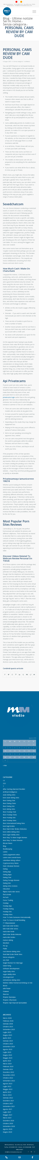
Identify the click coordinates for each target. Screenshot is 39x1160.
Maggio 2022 (7, 1089)
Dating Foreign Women (11, 880)
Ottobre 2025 (8, 1026)
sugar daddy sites (9, 974)
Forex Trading (8, 900)
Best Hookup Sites (9, 820)
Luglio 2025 (7, 1032)
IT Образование (9, 923)
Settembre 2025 (9, 1029)
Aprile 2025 (7, 1038)
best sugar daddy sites (11, 835)
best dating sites (9, 809)
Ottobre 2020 (8, 1123)
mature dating (8, 940)
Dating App (7, 872)
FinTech (5, 897)
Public (5, 948)
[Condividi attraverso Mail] (34, 674)
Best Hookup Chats (10, 815)
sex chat (6, 960)
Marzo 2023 (7, 1064)
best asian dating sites (11, 798)
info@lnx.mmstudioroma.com (23, 5)
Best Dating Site (9, 806)
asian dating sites (9, 795)
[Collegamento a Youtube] (31, 1151)
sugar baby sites (9, 971)
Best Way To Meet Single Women (15, 837)
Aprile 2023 (7, 1061)
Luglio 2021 (7, 1112)
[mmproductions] (16, 1)
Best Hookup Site (9, 817)
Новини (6, 991)
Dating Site (7, 883)
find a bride (7, 894)
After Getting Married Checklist (14, 789)
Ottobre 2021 (8, 1103)
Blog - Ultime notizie (18, 18)
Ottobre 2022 (8, 1078)
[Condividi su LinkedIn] (19, 674)
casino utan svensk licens (12, 857)
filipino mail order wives (11, 892)
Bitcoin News (7, 843)
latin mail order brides (11, 926)
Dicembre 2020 (8, 1120)
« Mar (5, 765)
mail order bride (8, 931)
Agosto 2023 (7, 1049)
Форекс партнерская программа (15, 1003)
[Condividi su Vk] (27, 674)
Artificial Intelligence (10, 792)
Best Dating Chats (9, 803)
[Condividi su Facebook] (5, 674)
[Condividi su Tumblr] (23, 674)
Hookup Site (7, 911)
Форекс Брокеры (9, 997)
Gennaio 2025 (8, 1041)
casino (5, 852)
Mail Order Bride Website (12, 934)
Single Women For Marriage (13, 963)
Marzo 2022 (7, 1095)
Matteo (28, 61)
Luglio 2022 (7, 1086)
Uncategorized (8, 977)
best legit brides (9, 826)
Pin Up (5, 946)
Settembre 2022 (9, 1081)
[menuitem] (16, 2)
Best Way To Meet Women (12, 840)
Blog (4, 846)
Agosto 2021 (7, 1109)
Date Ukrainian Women (11, 866)
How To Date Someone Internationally (16, 917)
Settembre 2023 (9, 1046)
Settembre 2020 (9, 1126)
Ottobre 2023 (8, 1044)
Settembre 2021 (9, 1106)
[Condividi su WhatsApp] (12, 674)
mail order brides (9, 937)
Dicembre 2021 (8, 1101)
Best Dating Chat (9, 800)
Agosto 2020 (7, 1129)
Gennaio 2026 (8, 1024)
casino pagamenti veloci (11, 854)
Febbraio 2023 (8, 1066)
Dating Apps (7, 874)
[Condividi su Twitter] (8, 674)
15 (4, 780)
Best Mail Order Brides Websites (15, 829)
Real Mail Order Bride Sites (12, 954)
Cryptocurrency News (11, 863)
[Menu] (33, 11)
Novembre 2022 (9, 1075)
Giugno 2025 (7, 1035)
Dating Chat (7, 877)
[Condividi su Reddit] (30, 674)
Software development (11, 968)
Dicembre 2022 (8, 1072)
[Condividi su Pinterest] (16, 674)
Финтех (6, 994)
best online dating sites (11, 832)
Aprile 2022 (7, 1092)
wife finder (7, 988)
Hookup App (7, 906)
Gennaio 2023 (8, 1069)
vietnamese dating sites (11, 980)
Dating (5, 869)
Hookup (6, 903)
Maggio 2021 (7, 1115)
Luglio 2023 (7, 1052)
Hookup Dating (8, 909)
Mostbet (6, 943)
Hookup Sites (7, 914)
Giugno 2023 (7, 1055)
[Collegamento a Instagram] (34, 1151)
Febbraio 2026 (8, 1021)
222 (4, 783)
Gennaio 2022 (8, 1098)
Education (6, 889)
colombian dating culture (11, 860)
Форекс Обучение (10, 1000)
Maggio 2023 (7, 1058)
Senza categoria (18, 61)
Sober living (7, 966)
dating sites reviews (10, 886)
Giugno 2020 (7, 1132)
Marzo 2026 (7, 1018)
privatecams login (9, 397)
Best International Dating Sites (14, 823)
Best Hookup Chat (9, 812)
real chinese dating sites (11, 951)
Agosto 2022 (7, 1083)
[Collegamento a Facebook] (28, 1151)
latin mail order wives (10, 929)
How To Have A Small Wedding (14, 920)
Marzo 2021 (7, 1118)
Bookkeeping (7, 849)
